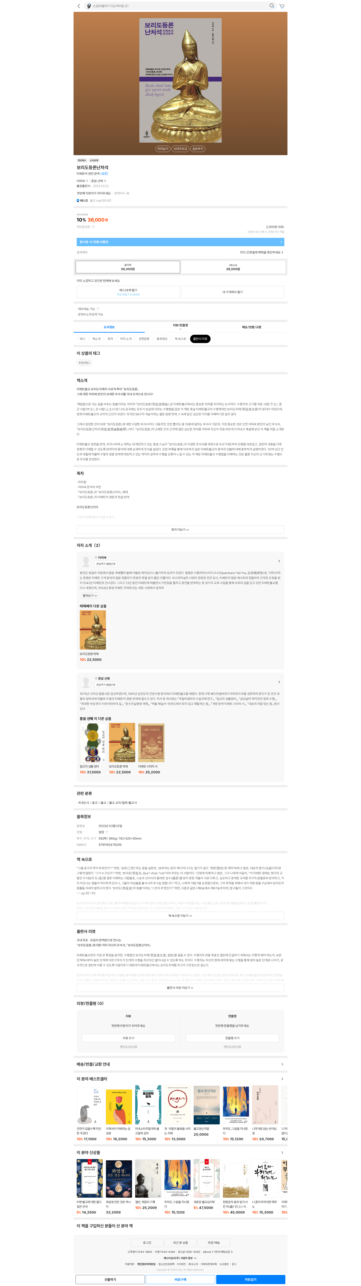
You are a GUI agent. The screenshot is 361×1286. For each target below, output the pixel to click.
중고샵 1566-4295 (189, 1251)
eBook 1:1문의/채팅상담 (216, 1251)
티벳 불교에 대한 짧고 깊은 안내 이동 (90, 1186)
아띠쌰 (81, 181)
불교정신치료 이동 (207, 1113)
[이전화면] (79, 6)
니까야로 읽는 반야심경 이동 (265, 1113)
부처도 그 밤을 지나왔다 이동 (236, 1114)
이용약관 (129, 1264)
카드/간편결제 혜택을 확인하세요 (260, 252)
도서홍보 (224, 1264)
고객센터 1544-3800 (139, 1251)
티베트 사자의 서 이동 (151, 751)
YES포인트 (83, 227)
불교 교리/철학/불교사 (123, 803)
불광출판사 (83, 186)
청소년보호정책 (166, 1264)
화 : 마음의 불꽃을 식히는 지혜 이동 (177, 1113)
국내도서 (83, 803)
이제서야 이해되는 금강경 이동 (119, 1115)
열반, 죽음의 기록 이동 (148, 1186)
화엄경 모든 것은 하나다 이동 (119, 1187)
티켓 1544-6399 (165, 1251)
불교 (103, 803)
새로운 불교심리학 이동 (207, 1186)
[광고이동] (272, 6)
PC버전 (181, 1264)
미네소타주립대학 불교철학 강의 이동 (148, 1113)
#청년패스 (84, 362)
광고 (234, 1264)
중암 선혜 (97, 181)
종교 (95, 803)
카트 (282, 6)
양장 (102, 832)
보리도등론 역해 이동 (93, 638)
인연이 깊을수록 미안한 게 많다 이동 (90, 1114)
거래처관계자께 (209, 1264)
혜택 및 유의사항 (128, 1046)
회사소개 (193, 1264)
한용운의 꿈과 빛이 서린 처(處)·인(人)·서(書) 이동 (236, 1188)
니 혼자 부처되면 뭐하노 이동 (265, 1186)
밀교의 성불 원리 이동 (93, 751)
